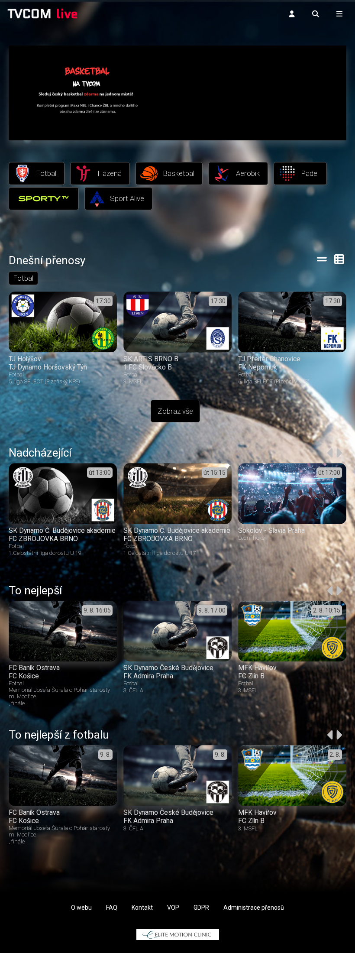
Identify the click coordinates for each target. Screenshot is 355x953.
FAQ (111, 907)
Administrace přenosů (253, 907)
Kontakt (142, 907)
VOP (173, 907)
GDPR (201, 907)
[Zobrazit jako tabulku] (322, 259)
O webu (81, 907)
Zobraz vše (175, 411)
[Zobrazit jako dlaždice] (339, 259)
